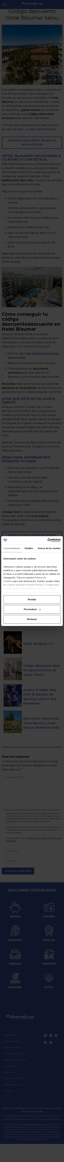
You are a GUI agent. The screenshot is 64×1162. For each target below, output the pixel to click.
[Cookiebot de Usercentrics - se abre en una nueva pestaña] (48, 540)
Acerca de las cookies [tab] (49, 548)
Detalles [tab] (29, 548)
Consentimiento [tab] (11, 548)
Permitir (32, 599)
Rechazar (32, 619)
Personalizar (30, 609)
